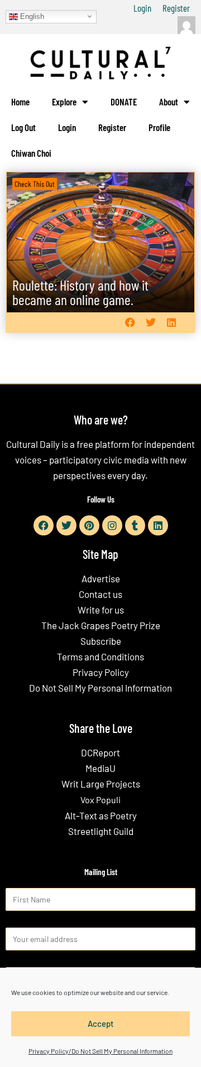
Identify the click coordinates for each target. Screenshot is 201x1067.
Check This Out (35, 184)
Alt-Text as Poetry (101, 815)
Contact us (100, 594)
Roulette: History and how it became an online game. (80, 292)
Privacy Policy (101, 672)
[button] (129, 322)
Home (20, 101)
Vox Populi (100, 799)
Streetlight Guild (100, 831)
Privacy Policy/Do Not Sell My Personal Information (100, 1051)
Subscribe (100, 640)
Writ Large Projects (100, 783)
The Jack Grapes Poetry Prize (100, 625)
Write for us (101, 609)
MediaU (100, 768)
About (168, 101)
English (31, 16)
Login (142, 7)
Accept (101, 1023)
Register (176, 7)
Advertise (101, 578)
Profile (159, 127)
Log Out (23, 127)
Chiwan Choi (31, 152)
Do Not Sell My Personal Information (100, 687)
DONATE (124, 101)
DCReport (100, 752)
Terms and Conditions (100, 656)
